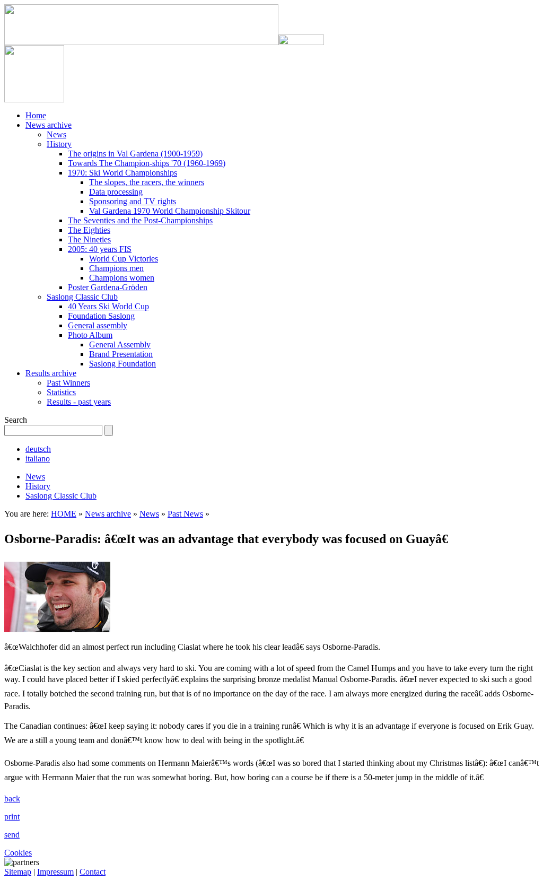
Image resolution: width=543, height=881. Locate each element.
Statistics (61, 392)
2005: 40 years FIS (100, 249)
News (56, 134)
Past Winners (68, 382)
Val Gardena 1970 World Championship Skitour (169, 210)
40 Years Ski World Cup (108, 306)
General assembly (97, 325)
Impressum (55, 871)
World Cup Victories (123, 258)
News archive (48, 124)
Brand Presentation (121, 354)
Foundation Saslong (101, 315)
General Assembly (120, 344)
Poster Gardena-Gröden (107, 287)
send (12, 834)
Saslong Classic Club (82, 296)
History (59, 144)
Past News (185, 513)
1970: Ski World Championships (122, 172)
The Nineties (89, 239)
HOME (63, 513)
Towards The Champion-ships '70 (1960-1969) (146, 163)
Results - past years (79, 401)
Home (35, 115)
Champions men (116, 268)
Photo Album (90, 334)
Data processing (116, 191)
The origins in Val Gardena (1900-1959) (135, 153)
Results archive (50, 373)
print (12, 816)
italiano (37, 458)
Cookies (18, 852)
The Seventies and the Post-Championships (140, 220)
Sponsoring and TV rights (132, 201)
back (12, 798)
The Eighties (89, 229)
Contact (93, 871)
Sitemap (17, 871)
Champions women (121, 277)
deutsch (38, 448)
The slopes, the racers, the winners (146, 182)
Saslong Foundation (122, 363)
